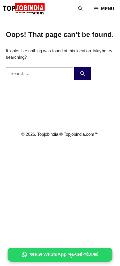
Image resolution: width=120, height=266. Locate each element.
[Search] (82, 73)
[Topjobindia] (24, 8)
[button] (80, 8)
